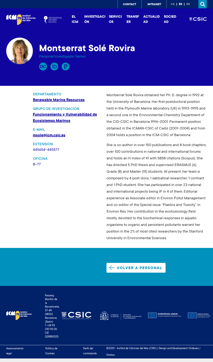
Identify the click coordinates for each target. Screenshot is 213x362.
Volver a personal (139, 268)
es (180, 4)
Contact (129, 4)
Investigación (94, 19)
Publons (65, 66)
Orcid (54, 66)
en (188, 4)
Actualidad (151, 19)
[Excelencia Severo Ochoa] (53, 19)
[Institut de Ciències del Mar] (21, 19)
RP (43, 66)
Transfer (132, 19)
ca (173, 4)
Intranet (154, 4)
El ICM (75, 19)
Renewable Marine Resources (59, 100)
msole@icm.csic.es (49, 135)
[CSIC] (198, 19)
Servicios (115, 19)
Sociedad (170, 19)
